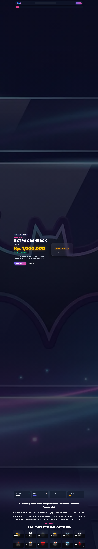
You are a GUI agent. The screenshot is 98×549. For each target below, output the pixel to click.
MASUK (72, 3)
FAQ (53, 3)
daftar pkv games (22, 513)
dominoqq (55, 517)
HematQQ (15, 510)
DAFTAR (78, 3)
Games (37, 3)
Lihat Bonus (31, 263)
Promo (43, 3)
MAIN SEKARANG (20, 263)
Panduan (48, 3)
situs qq (18, 516)
